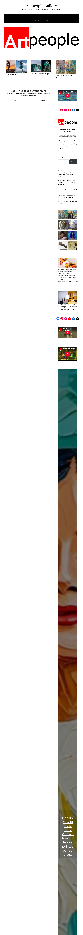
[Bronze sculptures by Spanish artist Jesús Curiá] (62, 246)
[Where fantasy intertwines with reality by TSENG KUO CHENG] (62, 225)
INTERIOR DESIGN (68, 16)
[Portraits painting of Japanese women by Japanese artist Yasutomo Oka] (62, 236)
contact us (61, 149)
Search (60, 157)
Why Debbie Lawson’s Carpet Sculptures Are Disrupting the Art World (67, 182)
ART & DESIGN (20, 16)
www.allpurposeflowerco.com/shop (68, 281)
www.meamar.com (69, 309)
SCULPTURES (44, 16)
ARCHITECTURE (55, 16)
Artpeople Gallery (41, 5)
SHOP (46, 20)
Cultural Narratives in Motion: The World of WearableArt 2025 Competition (67, 190)
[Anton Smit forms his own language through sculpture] (72, 225)
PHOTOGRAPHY (32, 16)
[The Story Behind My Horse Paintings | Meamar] (62, 215)
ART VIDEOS (38, 20)
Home (12, 16)
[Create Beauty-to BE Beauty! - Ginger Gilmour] (72, 236)
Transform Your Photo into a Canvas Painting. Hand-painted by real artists (68, 836)
